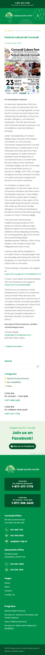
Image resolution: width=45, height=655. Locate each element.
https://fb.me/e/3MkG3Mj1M (17, 285)
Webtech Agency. (18, 651)
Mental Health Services (14, 610)
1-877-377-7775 (22, 3)
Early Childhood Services (15, 621)
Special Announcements (18, 378)
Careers (8, 590)
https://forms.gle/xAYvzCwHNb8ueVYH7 (22, 274)
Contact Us (9, 594)
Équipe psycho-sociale (18, 648)
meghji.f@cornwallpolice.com (17, 335)
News (9, 386)
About (7, 583)
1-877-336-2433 (12, 400)
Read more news (14, 346)
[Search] (37, 366)
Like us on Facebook (23, 446)
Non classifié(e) (14, 382)
